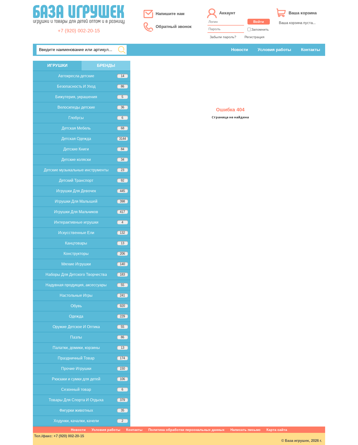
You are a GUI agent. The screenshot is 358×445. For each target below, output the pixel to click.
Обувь (98, 306)
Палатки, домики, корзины (88, 348)
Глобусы (95, 118)
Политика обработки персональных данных (186, 430)
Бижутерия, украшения (89, 97)
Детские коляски (92, 159)
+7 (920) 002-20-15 (79, 30)
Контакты (310, 49)
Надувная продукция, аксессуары (85, 285)
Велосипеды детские (90, 107)
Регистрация (254, 37)
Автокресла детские (91, 76)
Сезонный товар (92, 389)
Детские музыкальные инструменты (84, 170)
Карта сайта (276, 430)
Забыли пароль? (223, 37)
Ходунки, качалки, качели (88, 421)
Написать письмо (245, 430)
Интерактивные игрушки (88, 222)
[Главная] (78, 27)
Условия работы (274, 49)
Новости (239, 49)
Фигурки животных (91, 410)
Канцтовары (94, 243)
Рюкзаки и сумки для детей (88, 379)
